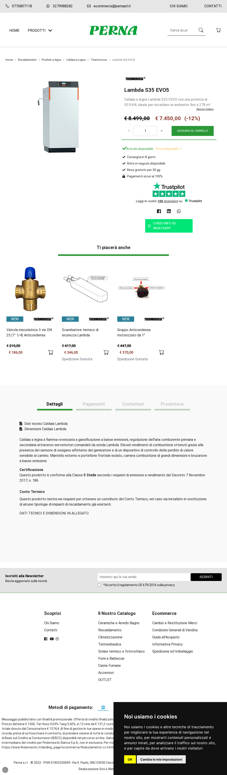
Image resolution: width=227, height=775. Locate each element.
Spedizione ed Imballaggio (172, 651)
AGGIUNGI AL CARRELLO (192, 130)
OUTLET (105, 680)
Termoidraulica (109, 644)
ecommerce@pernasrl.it (112, 6)
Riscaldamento (27, 59)
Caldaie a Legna (76, 59)
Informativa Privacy (167, 644)
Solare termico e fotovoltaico (121, 651)
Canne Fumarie (109, 665)
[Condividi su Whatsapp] (179, 211)
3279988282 (62, 6)
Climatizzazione (110, 637)
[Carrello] (219, 30)
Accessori (106, 673)
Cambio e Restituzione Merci (174, 623)
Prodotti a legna (51, 59)
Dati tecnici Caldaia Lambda (45, 424)
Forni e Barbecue (111, 658)
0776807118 (21, 6)
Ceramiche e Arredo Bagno (118, 623)
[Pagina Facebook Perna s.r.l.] (46, 639)
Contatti (213, 6)
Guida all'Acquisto (166, 637)
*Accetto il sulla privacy (139, 585)
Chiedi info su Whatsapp (164, 225)
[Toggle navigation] (50, 30)
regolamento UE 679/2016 (138, 585)
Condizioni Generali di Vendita (175, 630)
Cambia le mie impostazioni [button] (161, 759)
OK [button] (130, 759)
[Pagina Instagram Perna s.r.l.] (58, 639)
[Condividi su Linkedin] (169, 211)
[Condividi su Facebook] (159, 211)
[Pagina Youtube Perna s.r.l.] (52, 639)
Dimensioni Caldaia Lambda (44, 429)
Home (9, 59)
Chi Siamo (179, 6)
